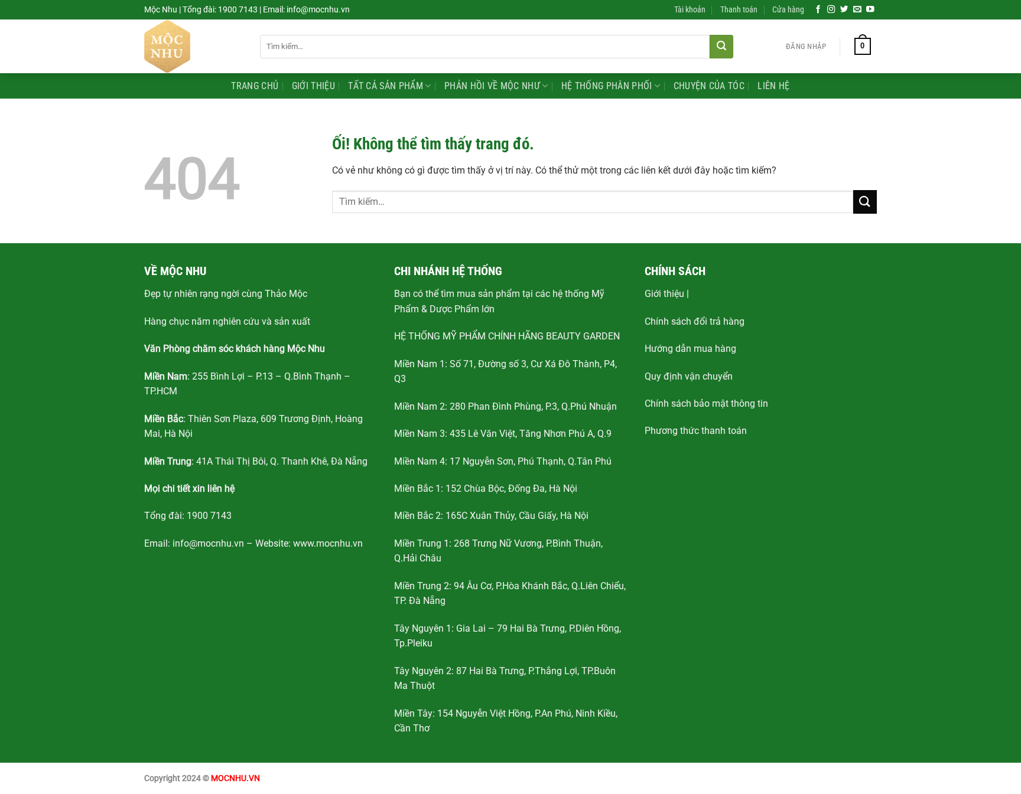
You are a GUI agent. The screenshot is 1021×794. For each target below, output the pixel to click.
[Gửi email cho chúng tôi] (857, 9)
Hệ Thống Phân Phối (606, 86)
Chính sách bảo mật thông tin (706, 403)
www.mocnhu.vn (328, 543)
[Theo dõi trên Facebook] (818, 9)
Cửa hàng (788, 10)
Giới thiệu (664, 293)
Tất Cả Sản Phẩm (385, 86)
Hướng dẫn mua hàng (690, 348)
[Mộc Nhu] (193, 46)
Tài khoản (689, 10)
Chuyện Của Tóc (709, 86)
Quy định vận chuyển (689, 376)
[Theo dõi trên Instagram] (831, 9)
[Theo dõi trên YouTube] (870, 9)
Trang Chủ (254, 86)
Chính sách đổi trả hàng (694, 321)
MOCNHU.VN (235, 778)
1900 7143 (209, 515)
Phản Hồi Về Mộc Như (492, 86)
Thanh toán (738, 10)
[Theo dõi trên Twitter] (844, 9)
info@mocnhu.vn (208, 543)
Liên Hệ (773, 86)
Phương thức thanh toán (696, 430)
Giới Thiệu (313, 86)
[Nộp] (721, 46)
